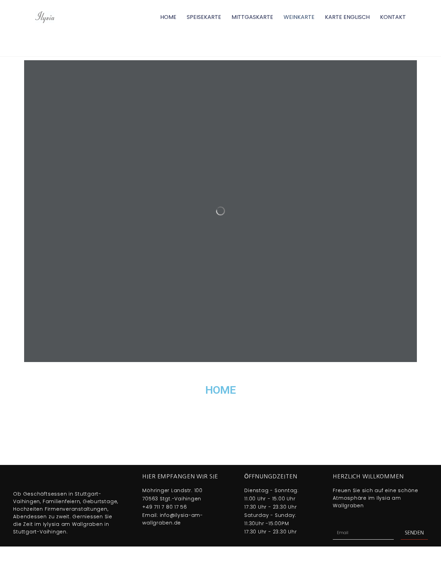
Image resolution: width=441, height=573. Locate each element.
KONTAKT (393, 17)
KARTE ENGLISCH (347, 17)
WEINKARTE (299, 17)
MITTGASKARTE (252, 17)
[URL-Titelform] (220, 219)
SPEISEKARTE (204, 17)
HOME (168, 17)
